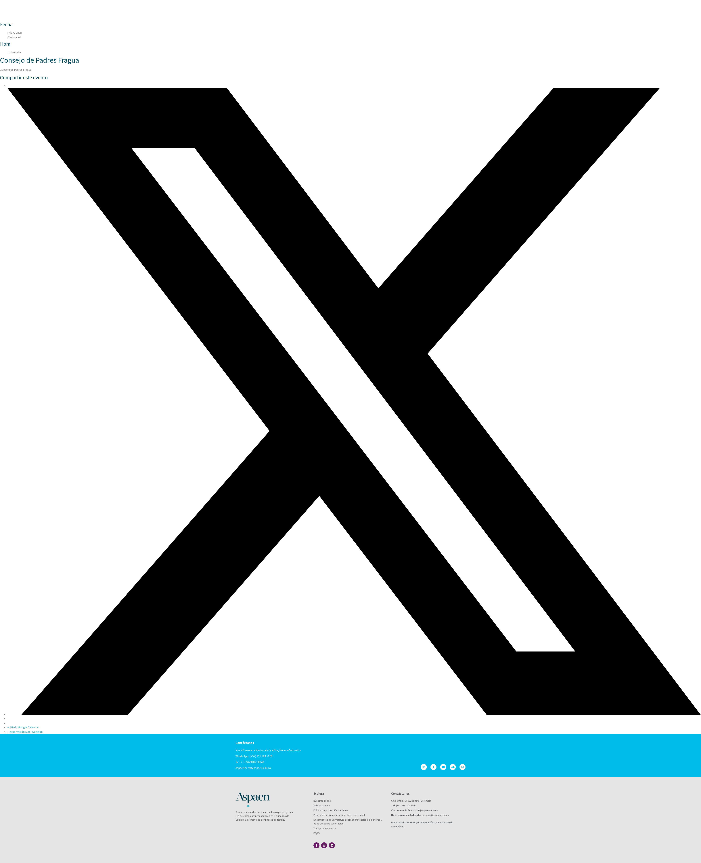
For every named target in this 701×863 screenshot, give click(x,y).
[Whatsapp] (462, 767)
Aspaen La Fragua (328, 7)
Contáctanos (244, 743)
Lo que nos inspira (389, 7)
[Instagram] (424, 767)
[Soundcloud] (453, 767)
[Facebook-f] (433, 767)
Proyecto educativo (358, 7)
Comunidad (413, 7)
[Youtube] (443, 767)
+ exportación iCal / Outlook (25, 732)
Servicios (430, 7)
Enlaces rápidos (452, 7)
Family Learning (453, 14)
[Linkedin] (332, 845)
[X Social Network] (354, 714)
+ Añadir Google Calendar (23, 727)
